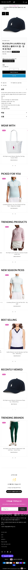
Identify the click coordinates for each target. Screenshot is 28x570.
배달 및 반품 (4, 541)
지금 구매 (14, 75)
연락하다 (3, 539)
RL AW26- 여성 (15, 5)
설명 (2, 89)
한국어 (6, 559)
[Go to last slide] (3, 13)
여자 (2, 537)
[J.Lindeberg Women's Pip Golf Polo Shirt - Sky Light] (14, 286)
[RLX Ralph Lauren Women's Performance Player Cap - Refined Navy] (14, 385)
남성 (2, 534)
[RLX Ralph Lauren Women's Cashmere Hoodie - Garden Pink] (14, 237)
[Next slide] (7, 13)
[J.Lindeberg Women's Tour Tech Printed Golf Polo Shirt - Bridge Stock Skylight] (14, 189)
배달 (2, 112)
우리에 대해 (4, 532)
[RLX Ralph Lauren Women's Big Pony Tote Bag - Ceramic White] (14, 141)
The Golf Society (13, 568)
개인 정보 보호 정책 (5, 544)
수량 (3, 65)
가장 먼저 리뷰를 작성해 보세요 (14, 491)
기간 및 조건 (4, 546)
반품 (2, 116)
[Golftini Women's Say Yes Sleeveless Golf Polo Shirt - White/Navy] (14, 336)
